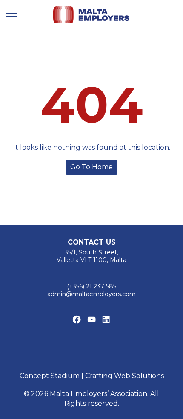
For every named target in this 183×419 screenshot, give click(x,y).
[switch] (11, 15)
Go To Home (91, 167)
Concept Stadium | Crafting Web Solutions (92, 376)
